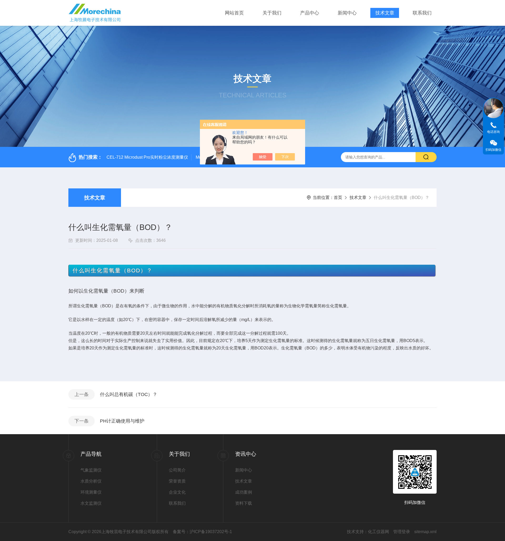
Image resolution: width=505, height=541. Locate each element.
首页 (338, 197)
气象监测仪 (91, 470)
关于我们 (271, 13)
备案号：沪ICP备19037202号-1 (202, 531)
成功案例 (243, 492)
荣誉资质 (177, 481)
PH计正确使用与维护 (122, 421)
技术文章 (384, 13)
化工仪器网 (378, 531)
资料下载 (243, 503)
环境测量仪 (91, 492)
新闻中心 (347, 13)
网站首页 (234, 13)
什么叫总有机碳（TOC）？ (128, 394)
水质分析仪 (91, 481)
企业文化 (177, 492)
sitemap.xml (425, 531)
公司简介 (177, 470)
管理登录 (401, 531)
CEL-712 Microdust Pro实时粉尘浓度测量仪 (147, 157)
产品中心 (309, 13)
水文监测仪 (91, 503)
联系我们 (422, 13)
